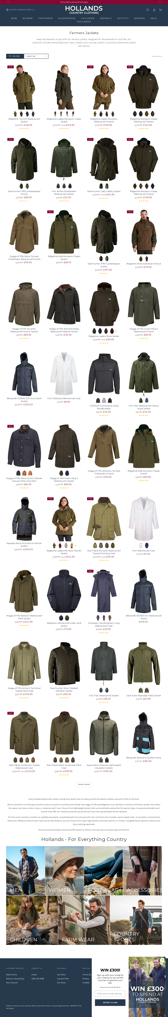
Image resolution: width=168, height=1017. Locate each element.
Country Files (63, 978)
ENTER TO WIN (110, 1002)
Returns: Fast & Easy (15, 978)
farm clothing (79, 824)
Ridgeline (105, 804)
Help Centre (11, 974)
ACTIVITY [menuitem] (123, 18)
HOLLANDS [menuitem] (84, 21)
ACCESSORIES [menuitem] (67, 18)
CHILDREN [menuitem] (88, 18)
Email (34, 974)
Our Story (61, 974)
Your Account (12, 982)
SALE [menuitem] (154, 18)
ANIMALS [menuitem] (106, 18)
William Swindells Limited (41, 1006)
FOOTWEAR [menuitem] (45, 18)
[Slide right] (160, 2)
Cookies (86, 982)
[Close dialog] (162, 960)
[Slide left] (8, 2)
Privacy (86, 978)
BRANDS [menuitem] (139, 18)
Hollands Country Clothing (21, 1006)
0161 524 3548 (38, 978)
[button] (148, 10)
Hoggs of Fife (91, 804)
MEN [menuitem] (14, 18)
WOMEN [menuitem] (28, 18)
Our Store (61, 982)
